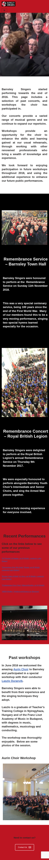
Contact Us (22, 847)
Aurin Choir (20, 669)
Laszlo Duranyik (12, 680)
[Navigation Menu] (4, 10)
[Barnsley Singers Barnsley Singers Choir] (8, 4)
